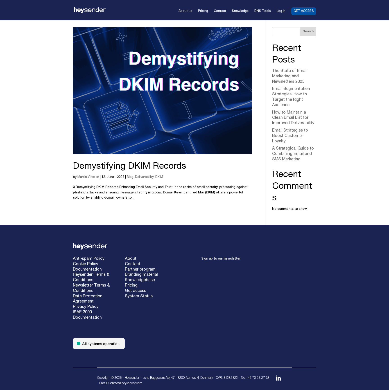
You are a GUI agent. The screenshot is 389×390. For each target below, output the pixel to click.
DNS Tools (262, 11)
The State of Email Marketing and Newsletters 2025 (289, 76)
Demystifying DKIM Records (129, 166)
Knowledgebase (140, 280)
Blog (130, 177)
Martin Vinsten (88, 177)
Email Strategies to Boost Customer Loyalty (290, 136)
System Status (139, 296)
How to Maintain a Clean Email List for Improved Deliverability (293, 118)
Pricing (203, 11)
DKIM (159, 177)
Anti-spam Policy (88, 259)
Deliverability (144, 177)
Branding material (141, 275)
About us (185, 11)
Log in (281, 11)
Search (308, 31)
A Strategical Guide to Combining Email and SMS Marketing (293, 154)
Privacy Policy (85, 307)
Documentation (87, 270)
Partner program (140, 270)
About (130, 259)
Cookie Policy (85, 264)
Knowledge (240, 11)
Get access (304, 11)
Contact (220, 11)
